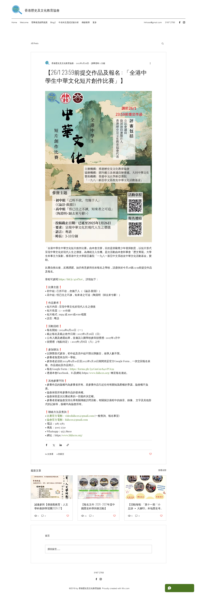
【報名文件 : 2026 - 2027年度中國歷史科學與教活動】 (98, 506)
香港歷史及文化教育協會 (42, 10)
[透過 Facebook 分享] (46, 445)
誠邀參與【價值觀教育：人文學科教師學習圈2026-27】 (51, 506)
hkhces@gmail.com (153, 22)
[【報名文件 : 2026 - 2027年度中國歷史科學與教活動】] (98, 487)
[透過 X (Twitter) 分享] (53, 445)
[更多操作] (150, 63)
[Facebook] (179, 22)
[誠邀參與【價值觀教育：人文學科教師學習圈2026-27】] (52, 487)
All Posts (34, 43)
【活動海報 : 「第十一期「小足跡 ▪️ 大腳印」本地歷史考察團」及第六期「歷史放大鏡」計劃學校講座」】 (144, 506)
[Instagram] (184, 22)
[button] (162, 43)
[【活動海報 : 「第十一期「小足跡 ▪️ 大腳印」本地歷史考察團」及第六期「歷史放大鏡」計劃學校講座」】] (145, 487)
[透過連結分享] (67, 445)
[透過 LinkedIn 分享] (60, 445)
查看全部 (162, 470)
